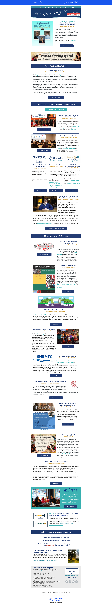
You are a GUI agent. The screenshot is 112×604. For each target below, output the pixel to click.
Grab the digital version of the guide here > (45, 560)
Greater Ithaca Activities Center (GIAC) (66, 284)
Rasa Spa (61, 131)
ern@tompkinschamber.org (44, 223)
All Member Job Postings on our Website (56, 537)
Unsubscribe (45, 595)
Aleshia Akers (36, 576)
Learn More (68, 291)
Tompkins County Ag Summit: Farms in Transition (50, 381)
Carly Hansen (36, 582)
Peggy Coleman (37, 573)
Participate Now (44, 254)
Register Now (44, 455)
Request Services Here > (56, 525)
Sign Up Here (70, 506)
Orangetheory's (41, 334)
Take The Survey (56, 97)
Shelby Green (36, 578)
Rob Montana (36, 574)
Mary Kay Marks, (37, 586)
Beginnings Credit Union (68, 148)
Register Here (66, 45)
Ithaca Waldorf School (67, 453)
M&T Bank (73, 129)
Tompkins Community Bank (66, 523)
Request (52, 513)
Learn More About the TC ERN (56, 228)
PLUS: (43, 540)
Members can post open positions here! (57, 540)
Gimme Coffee (73, 150)
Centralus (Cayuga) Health (73, 183)
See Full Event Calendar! (56, 109)
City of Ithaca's (62, 75)
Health (55, 182)
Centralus (51, 182)
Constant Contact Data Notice (62, 595)
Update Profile (52, 595)
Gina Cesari (36, 577)
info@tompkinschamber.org (40, 570)
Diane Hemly (36, 584)
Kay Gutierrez (36, 580)
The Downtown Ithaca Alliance (40, 314)
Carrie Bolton (36, 585)
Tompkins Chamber (40, 75)
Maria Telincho (37, 581)
